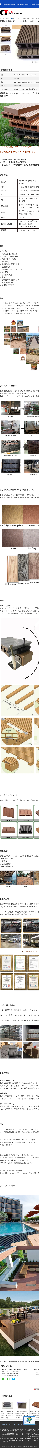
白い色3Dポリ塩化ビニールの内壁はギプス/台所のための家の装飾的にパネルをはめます (12, 1440)
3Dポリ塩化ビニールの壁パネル (12, 1425)
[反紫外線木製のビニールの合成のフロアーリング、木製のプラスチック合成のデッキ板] (5, 31)
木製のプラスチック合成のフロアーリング (22, 18)
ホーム (2, 18)
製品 (7, 18)
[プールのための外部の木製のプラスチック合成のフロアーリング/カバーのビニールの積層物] (22, 1405)
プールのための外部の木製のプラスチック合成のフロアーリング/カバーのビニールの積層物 (21, 1416)
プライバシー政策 (5, 1446)
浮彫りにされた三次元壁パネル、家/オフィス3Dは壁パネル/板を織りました (12, 1430)
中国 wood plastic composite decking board (23, 1446)
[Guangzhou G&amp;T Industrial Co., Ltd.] (11, 12)
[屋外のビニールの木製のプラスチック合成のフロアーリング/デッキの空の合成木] (7, 1405)
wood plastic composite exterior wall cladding (18, 1361)
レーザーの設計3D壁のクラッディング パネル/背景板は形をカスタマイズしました (12, 1434)
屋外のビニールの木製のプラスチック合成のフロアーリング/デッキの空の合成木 (7, 1415)
